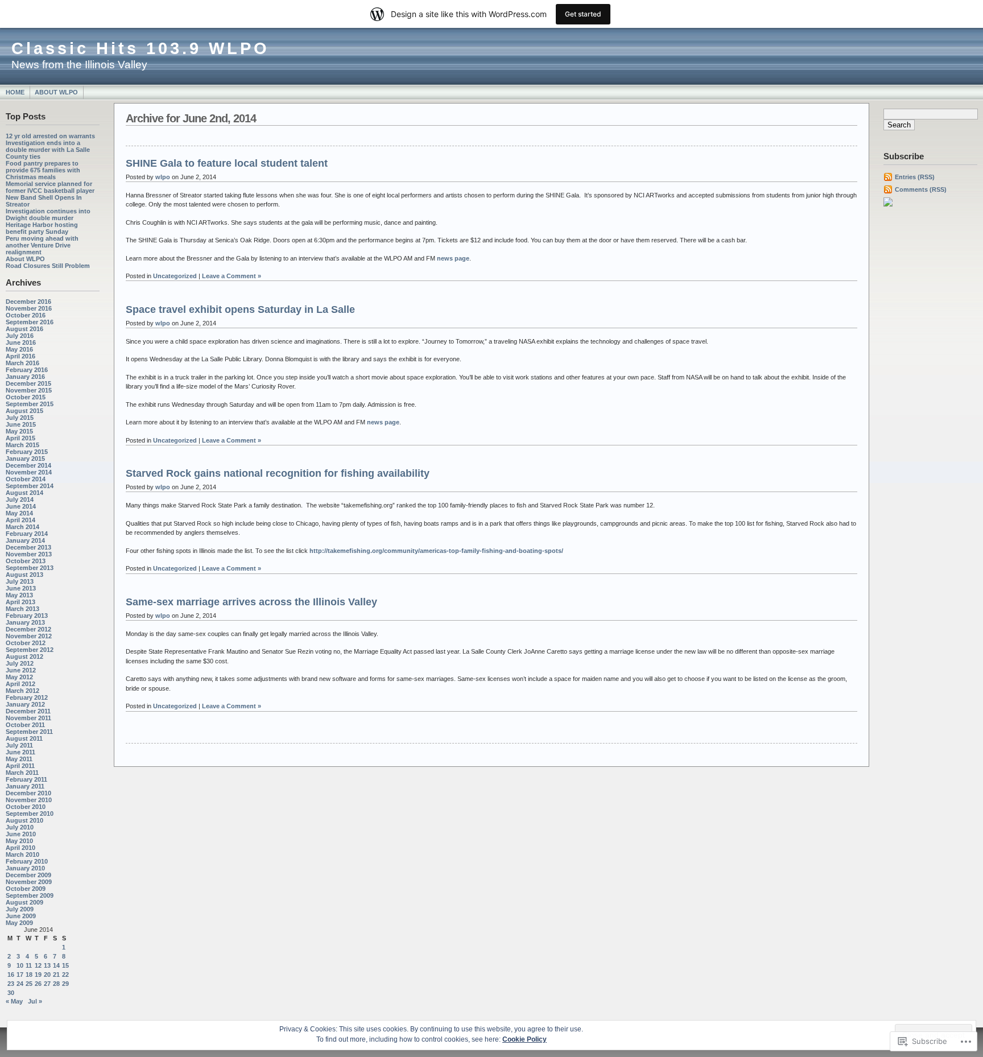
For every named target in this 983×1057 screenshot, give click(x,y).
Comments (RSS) (921, 189)
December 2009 (28, 875)
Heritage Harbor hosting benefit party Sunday (42, 228)
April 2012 (20, 683)
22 (65, 974)
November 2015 (29, 390)
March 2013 (22, 608)
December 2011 (28, 711)
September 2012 (29, 649)
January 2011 (25, 786)
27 (47, 983)
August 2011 (24, 738)
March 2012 (22, 690)
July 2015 (20, 417)
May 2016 (19, 349)
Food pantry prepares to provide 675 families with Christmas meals (43, 170)
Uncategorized (175, 275)
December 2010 (28, 793)
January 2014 (25, 540)
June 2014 (21, 506)
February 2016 (27, 369)
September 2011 (29, 731)
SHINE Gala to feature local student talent (227, 163)
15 (65, 965)
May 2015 (19, 431)
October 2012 (26, 642)
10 (19, 965)
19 (38, 974)
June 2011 (20, 752)
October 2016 (26, 315)
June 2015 (21, 424)
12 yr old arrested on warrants (50, 136)
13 (47, 965)
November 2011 (28, 718)
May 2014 (19, 513)
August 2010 (24, 820)
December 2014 (28, 465)
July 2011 (19, 745)
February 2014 (27, 533)
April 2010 (20, 847)
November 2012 (29, 636)
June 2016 (21, 342)
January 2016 (25, 376)
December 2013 (28, 547)
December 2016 (28, 301)
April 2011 (20, 765)
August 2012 (24, 656)
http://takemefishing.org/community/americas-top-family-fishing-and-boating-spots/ (436, 550)
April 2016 (20, 356)
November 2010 (29, 799)
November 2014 (29, 472)
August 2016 (24, 328)
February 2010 (27, 861)
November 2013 (29, 554)
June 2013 (21, 588)
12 (38, 965)
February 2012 (27, 697)
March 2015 (22, 444)
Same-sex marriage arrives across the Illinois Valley (251, 602)
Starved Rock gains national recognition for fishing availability (277, 473)
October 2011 (25, 724)
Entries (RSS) (915, 177)
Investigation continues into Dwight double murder (48, 214)
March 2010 (22, 854)
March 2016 (22, 363)
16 (10, 974)
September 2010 (29, 813)
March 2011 (22, 772)
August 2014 (24, 492)
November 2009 (29, 881)
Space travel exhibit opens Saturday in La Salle (240, 309)
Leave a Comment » (231, 275)
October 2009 (26, 888)
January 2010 (25, 868)
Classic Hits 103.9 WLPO (140, 48)
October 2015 (26, 397)
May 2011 (19, 758)
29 (65, 983)
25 (29, 983)
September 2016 (29, 322)
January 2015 (25, 458)
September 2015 (29, 403)
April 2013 (20, 601)
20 (47, 974)
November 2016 (29, 308)
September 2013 (29, 567)
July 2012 (20, 663)
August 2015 (24, 410)
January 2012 (25, 704)
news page (453, 258)
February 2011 (26, 779)
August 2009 (24, 902)
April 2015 (20, 438)
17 (19, 974)
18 (29, 974)
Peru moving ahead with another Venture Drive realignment (42, 245)
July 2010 (20, 827)
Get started (583, 14)
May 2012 (19, 677)
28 (56, 983)
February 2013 (27, 615)
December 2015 (28, 383)
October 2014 (26, 479)
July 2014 (20, 499)
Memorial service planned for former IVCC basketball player (50, 187)
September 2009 (29, 895)
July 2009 (20, 909)
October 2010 (26, 806)
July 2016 (20, 335)
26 (38, 983)
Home (15, 92)
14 (56, 965)
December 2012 (28, 629)
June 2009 (21, 916)
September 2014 (29, 485)
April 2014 (20, 520)
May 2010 (19, 840)
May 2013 (19, 595)
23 (10, 983)
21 (56, 974)
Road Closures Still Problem (48, 265)
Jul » (35, 1001)
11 (29, 965)
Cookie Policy (524, 1039)
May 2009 (19, 922)
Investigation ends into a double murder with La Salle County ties (48, 149)
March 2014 (22, 526)
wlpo (162, 177)
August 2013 (24, 574)
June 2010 (21, 834)
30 (10, 992)
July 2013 (20, 581)
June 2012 (21, 670)
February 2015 (27, 451)
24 (19, 983)
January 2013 (25, 622)
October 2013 (26, 561)
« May (14, 1001)
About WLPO (56, 92)
